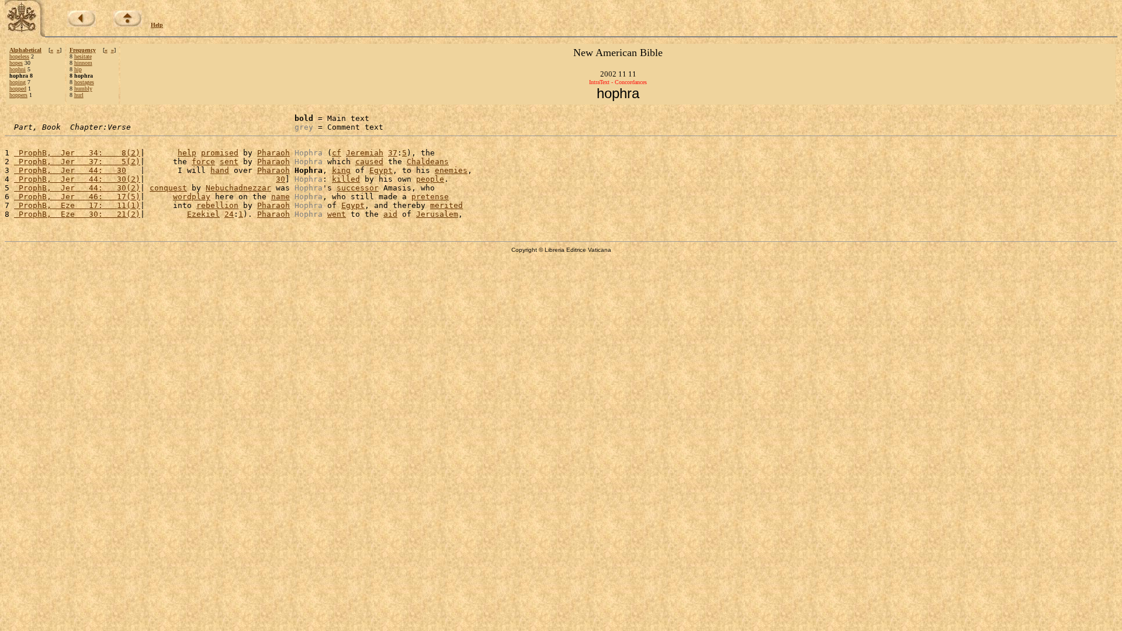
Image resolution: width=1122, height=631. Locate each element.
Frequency (83, 50)
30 (280, 179)
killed (346, 179)
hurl (79, 95)
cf (336, 152)
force (203, 161)
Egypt (381, 170)
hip (78, 69)
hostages (84, 82)
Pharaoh (273, 152)
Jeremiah (364, 152)
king (341, 170)
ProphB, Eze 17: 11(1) (77, 205)
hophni (17, 69)
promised (219, 152)
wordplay (191, 196)
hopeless (19, 56)
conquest (168, 187)
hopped (17, 88)
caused (369, 161)
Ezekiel (203, 214)
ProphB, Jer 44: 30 (70, 170)
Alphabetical (25, 50)
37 (392, 152)
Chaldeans (428, 161)
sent (229, 161)
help (187, 152)
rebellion (217, 205)
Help (157, 25)
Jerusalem (437, 214)
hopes (16, 63)
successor (358, 187)
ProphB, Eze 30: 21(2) (77, 214)
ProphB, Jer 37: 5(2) (77, 161)
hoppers (18, 95)
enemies (451, 170)
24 (229, 214)
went (336, 214)
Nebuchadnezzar (238, 187)
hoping (17, 82)
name (280, 196)
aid (390, 214)
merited (446, 205)
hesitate (83, 56)
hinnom (83, 63)
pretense (430, 196)
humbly (83, 88)
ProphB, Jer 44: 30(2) (77, 179)
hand (219, 170)
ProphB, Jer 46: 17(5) (77, 196)
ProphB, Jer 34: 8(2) (77, 152)
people (430, 179)
